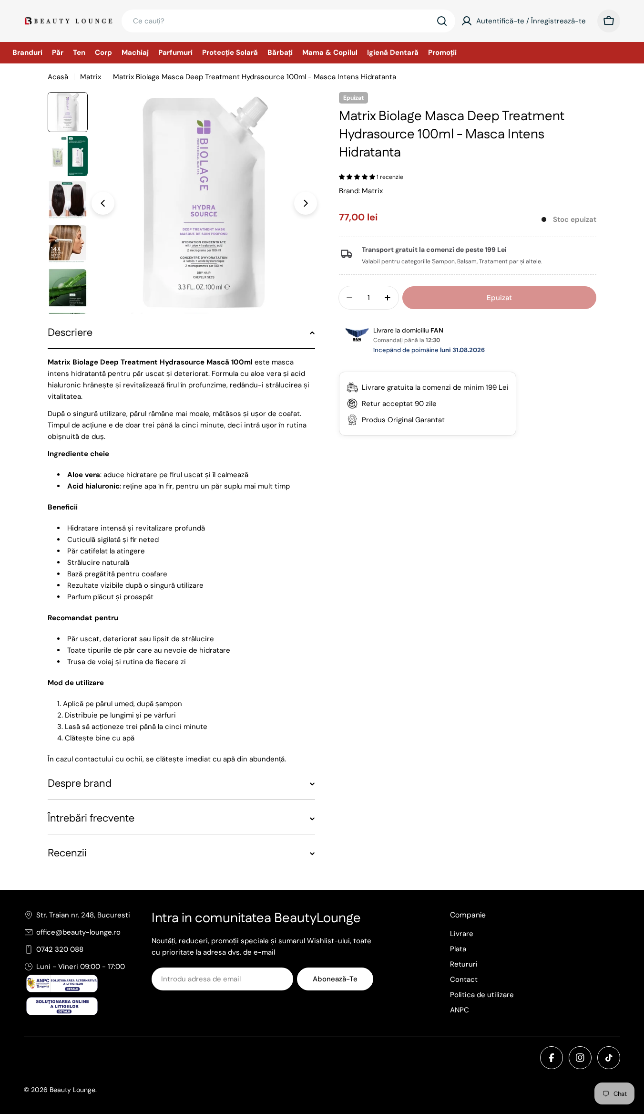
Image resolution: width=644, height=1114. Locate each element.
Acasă (58, 77)
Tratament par (499, 261)
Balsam (467, 261)
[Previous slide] (103, 203)
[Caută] (442, 21)
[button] (358, 177)
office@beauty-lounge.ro (78, 932)
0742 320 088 (59, 949)
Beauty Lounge (72, 1089)
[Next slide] (305, 203)
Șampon (443, 261)
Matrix (90, 77)
